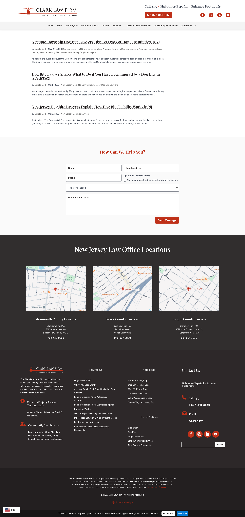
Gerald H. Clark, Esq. (137, 380)
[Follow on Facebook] (202, 15)
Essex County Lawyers (122, 319)
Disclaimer (133, 428)
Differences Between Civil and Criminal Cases (95, 418)
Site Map (132, 432)
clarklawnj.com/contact (156, 487)
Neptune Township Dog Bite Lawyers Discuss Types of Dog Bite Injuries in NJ (96, 41)
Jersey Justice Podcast (139, 26)
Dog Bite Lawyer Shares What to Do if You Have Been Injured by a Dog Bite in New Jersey (96, 76)
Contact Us (186, 26)
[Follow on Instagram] (211, 15)
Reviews (116, 26)
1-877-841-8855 (160, 14)
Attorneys (70, 26)
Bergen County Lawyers (189, 319)
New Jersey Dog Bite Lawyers (82, 52)
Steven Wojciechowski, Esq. (141, 402)
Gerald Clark (40, 49)
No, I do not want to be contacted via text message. (152, 180)
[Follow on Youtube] (228, 15)
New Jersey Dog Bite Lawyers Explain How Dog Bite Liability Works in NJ (92, 106)
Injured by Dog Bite (93, 49)
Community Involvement (166, 26)
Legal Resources (136, 436)
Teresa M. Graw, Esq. (138, 393)
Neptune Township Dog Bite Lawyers (120, 49)
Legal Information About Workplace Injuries (94, 405)
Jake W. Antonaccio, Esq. (140, 398)
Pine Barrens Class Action (140, 445)
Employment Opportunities (86, 422)
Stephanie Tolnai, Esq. (138, 385)
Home (50, 26)
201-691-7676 (189, 337)
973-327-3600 (122, 337)
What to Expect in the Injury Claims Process (94, 413)
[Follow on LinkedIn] (219, 15)
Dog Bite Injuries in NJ (72, 49)
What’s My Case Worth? (85, 385)
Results (105, 26)
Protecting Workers (83, 409)
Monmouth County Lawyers (55, 319)
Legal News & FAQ (82, 380)
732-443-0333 (56, 337)
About (59, 26)
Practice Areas (88, 26)
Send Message (167, 220)
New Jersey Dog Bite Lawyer (53, 52)
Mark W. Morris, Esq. (137, 389)
